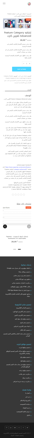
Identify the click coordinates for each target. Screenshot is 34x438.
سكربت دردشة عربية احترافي (21, 381)
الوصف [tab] (29, 90)
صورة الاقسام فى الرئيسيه (20, 82)
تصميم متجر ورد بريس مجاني (22, 275)
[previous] (29, 226)
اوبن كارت (9, 80)
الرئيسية (29, 14)
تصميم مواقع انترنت (24, 347)
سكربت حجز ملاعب (24, 374)
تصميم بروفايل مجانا (24, 272)
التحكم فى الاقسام (16, 80)
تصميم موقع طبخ (25, 361)
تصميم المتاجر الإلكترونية (23, 308)
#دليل (28, 415)
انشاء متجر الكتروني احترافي (22, 326)
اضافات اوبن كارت (21, 14)
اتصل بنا (27, 393)
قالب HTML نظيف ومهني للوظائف (20, 286)
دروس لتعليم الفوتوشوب (23, 411)
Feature (11, 76)
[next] (5, 226)
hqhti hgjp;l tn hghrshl (25, 78)
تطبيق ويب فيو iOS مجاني (22, 279)
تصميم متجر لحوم (25, 322)
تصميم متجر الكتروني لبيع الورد (21, 311)
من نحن (27, 397)
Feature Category (10, 78)
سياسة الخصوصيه (25, 404)
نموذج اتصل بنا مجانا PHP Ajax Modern (19, 290)
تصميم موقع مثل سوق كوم (22, 319)
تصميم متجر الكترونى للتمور (22, 315)
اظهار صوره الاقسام (26, 80)
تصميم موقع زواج (25, 357)
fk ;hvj (16, 78)
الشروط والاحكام (25, 400)
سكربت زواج (26, 378)
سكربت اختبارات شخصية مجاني (21, 283)
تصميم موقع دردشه (24, 370)
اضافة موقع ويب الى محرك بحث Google (18, 268)
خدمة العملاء (26, 408)
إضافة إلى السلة (21, 69)
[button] (6, 21)
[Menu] (4, 3)
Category (6, 76)
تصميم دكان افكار (25, 330)
